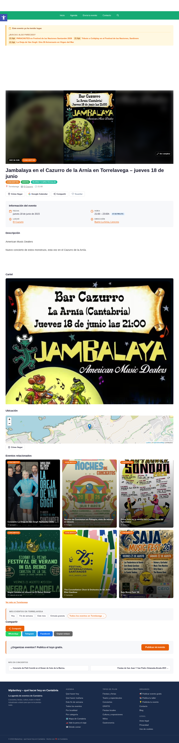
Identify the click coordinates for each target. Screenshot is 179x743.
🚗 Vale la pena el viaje (76, 723)
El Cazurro (28, 186)
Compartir (61, 194)
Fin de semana (26, 616)
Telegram (29, 634)
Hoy (13, 616)
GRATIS (25, 182)
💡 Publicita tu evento (149, 702)
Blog (141, 710)
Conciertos (29, 160)
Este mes (41, 616)
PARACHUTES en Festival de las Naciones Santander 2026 (40, 38)
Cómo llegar (17, 194)
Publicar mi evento (155, 647)
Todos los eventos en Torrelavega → (87, 616)
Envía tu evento (90, 15)
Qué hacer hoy (72, 694)
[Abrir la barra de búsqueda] (118, 15)
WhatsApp (13, 634)
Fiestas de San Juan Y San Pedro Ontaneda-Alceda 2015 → (143, 668)
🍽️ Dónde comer (73, 727)
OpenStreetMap (158, 442)
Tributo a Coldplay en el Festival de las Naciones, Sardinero (107, 38)
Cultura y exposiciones (113, 714)
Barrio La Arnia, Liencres (107, 222)
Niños (105, 719)
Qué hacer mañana (74, 698)
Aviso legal (144, 721)
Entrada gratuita (57, 616)
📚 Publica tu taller (147, 698)
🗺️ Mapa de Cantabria (76, 719)
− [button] (9, 423)
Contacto (107, 15)
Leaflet (148, 442)
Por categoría (72, 714)
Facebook (45, 634)
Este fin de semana (74, 702)
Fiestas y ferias (109, 694)
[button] (3, 17)
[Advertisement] (89, 68)
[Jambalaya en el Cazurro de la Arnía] (89, 341)
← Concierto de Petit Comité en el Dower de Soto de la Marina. (37, 668)
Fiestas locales (109, 710)
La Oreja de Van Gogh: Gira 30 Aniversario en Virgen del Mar (41, 42)
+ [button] (9, 419)
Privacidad (144, 725)
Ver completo (165, 154)
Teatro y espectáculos (44, 182)
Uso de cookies (146, 729)
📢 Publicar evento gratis (150, 694)
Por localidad (71, 710)
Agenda (73, 15)
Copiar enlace (63, 634)
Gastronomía (108, 723)
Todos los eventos (74, 706)
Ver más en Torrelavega (17, 602)
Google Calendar (39, 194)
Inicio (62, 15)
